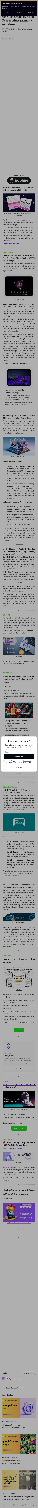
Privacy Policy (9, 762)
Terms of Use (27, 761)
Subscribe (19, 757)
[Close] (34, 739)
